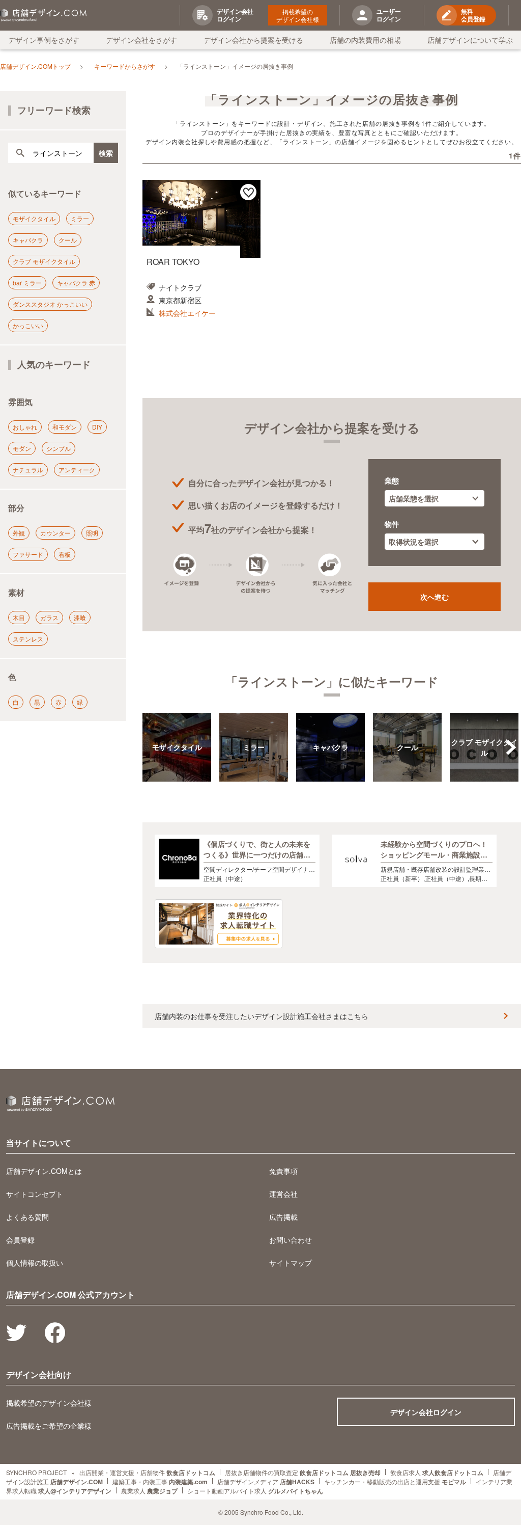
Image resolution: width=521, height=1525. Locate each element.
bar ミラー (27, 282)
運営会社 (283, 1194)
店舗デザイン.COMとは (44, 1171)
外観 (19, 532)
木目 (19, 617)
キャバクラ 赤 (76, 282)
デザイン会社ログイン (425, 1412)
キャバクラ (28, 239)
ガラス (49, 617)
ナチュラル (28, 469)
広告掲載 (283, 1217)
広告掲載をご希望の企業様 (49, 1426)
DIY (97, 426)
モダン (22, 448)
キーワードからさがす (124, 66)
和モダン (64, 426)
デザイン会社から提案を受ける (253, 40)
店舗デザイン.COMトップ (35, 66)
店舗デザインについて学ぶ (470, 40)
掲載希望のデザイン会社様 (297, 15)
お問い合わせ (290, 1240)
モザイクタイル (34, 218)
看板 (65, 554)
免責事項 (283, 1171)
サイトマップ (290, 1263)
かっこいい (28, 325)
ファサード (28, 554)
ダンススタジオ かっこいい (50, 304)
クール (68, 239)
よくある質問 (27, 1217)
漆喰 (80, 617)
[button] (511, 747)
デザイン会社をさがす (141, 40)
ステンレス (28, 638)
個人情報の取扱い (34, 1263)
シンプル (58, 448)
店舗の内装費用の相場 (365, 40)
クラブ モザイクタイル (44, 261)
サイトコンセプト (34, 1194)
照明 (92, 532)
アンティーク (77, 469)
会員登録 (20, 1240)
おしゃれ (25, 426)
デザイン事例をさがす (43, 40)
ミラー (80, 218)
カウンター (55, 532)
